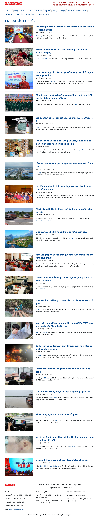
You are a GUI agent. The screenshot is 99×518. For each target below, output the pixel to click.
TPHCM (38, 446)
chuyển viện (41, 289)
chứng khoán (48, 378)
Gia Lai (38, 195)
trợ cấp (75, 104)
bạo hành (72, 446)
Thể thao (29, 11)
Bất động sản (10, 14)
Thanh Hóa (39, 150)
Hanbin (38, 332)
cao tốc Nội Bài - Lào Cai (43, 220)
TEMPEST (44, 332)
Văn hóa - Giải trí (81, 11)
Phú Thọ (38, 173)
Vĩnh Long (39, 264)
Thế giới (27, 14)
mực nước (72, 238)
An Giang (38, 355)
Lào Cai (38, 309)
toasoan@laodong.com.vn (17, 509)
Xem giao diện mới (43, 14)
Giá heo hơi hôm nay (42, 59)
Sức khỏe (20, 14)
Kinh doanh (38, 11)
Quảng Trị (39, 127)
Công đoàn (70, 11)
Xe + (33, 14)
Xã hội (16, 11)
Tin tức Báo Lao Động (21, 21)
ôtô (56, 420)
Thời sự (54, 11)
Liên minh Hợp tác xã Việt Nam (50, 466)
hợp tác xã (54, 81)
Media (22, 11)
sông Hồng (53, 397)
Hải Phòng (39, 36)
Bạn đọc (62, 11)
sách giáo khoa (80, 150)
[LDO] (19, 34)
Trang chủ (9, 11)
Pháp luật (47, 11)
